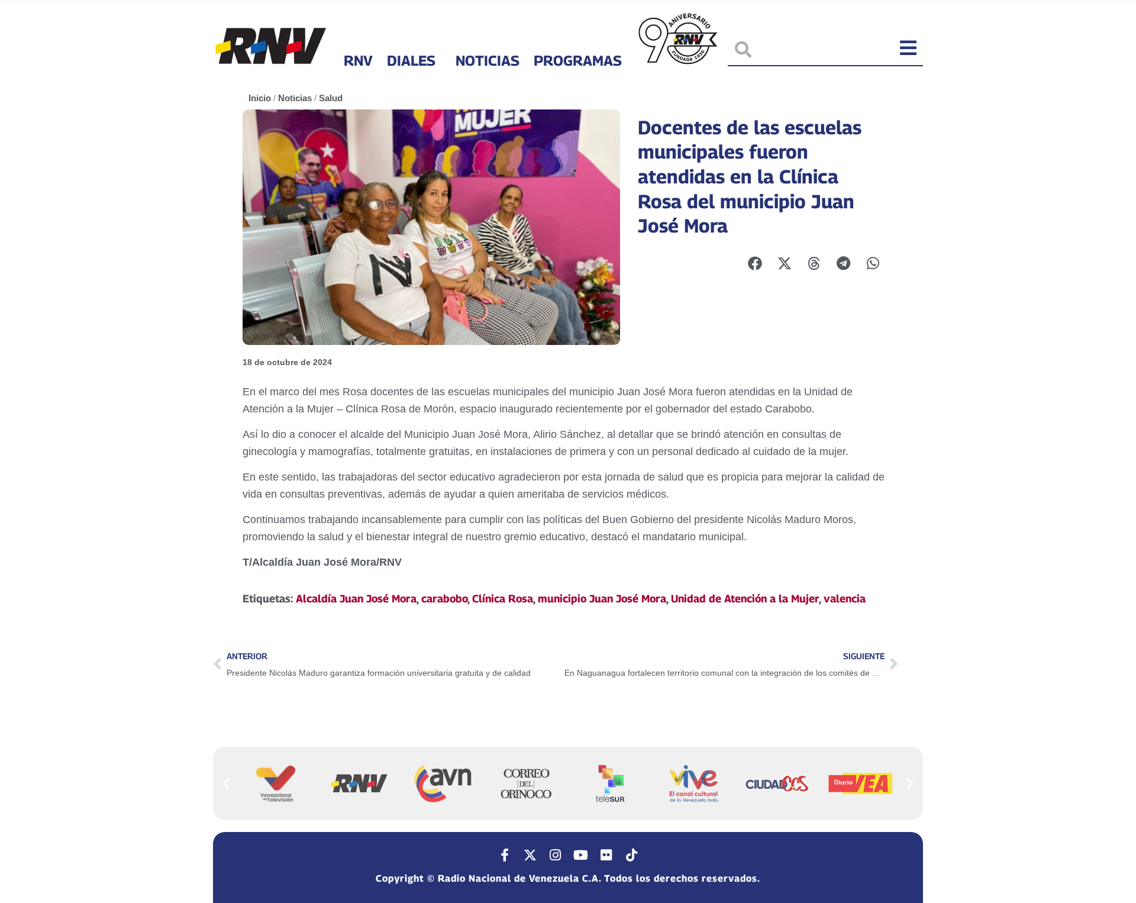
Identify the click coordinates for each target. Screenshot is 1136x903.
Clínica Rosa (502, 598)
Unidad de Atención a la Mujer (745, 598)
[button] (226, 782)
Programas (578, 60)
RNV (358, 60)
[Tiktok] (632, 855)
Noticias (487, 60)
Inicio (259, 98)
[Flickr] (606, 855)
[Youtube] (581, 855)
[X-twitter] (530, 855)
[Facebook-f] (504, 855)
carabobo (444, 598)
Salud (331, 98)
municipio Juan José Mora (602, 598)
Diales (411, 60)
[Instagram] (555, 855)
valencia (845, 598)
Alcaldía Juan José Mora (356, 598)
